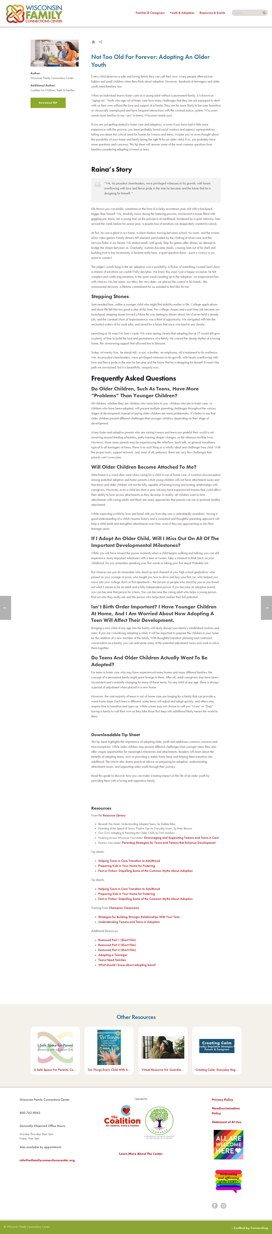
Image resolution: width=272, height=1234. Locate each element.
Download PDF (48, 102)
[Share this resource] (100, 42)
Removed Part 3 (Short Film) (117, 950)
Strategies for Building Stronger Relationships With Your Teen (139, 917)
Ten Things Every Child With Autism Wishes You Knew (109, 1069)
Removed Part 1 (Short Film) (117, 940)
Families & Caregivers (150, 13)
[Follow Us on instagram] (223, 1206)
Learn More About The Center (141, 1153)
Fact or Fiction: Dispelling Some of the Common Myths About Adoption (146, 871)
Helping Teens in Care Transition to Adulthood (129, 861)
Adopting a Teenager (112, 955)
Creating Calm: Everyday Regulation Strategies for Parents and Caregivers (216, 1069)
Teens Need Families (112, 960)
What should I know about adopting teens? (127, 965)
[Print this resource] (93, 42)
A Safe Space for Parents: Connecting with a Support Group (55, 1069)
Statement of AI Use (226, 1122)
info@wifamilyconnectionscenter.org (47, 1160)
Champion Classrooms (124, 908)
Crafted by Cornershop (251, 1228)
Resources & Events (212, 13)
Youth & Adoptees (182, 13)
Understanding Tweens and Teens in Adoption (129, 922)
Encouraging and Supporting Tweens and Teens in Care (181, 837)
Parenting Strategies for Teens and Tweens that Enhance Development (169, 842)
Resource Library (114, 815)
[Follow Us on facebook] (215, 1206)
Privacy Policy (222, 1099)
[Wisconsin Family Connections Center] (34, 13)
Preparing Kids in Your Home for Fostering (126, 866)
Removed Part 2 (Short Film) (117, 945)
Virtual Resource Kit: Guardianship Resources (163, 1069)
